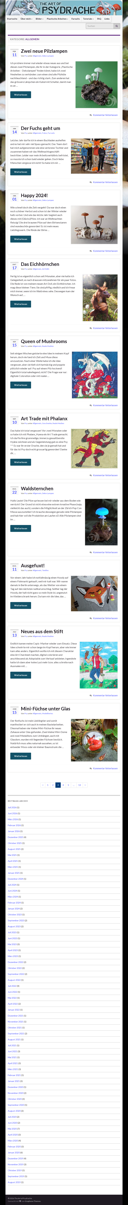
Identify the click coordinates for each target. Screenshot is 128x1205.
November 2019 (15, 1164)
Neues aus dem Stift (42, 631)
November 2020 (15, 1093)
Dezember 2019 (15, 1158)
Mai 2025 (12, 855)
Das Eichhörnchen (40, 264)
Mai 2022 (12, 997)
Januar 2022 (14, 1009)
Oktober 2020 (15, 1099)
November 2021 (15, 1021)
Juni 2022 (12, 991)
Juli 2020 (12, 1116)
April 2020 (13, 1134)
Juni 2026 (12, 813)
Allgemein (37, 56)
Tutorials (88, 19)
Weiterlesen (20, 94)
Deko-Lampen (48, 56)
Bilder (39, 19)
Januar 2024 (14, 908)
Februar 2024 (14, 902)
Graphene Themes (33, 1201)
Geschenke (47, 423)
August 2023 (14, 926)
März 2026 (13, 819)
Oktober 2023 (15, 914)
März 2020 (13, 1140)
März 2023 (13, 956)
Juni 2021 (12, 1051)
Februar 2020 (14, 1146)
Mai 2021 (12, 1057)
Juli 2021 (12, 1045)
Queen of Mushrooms (44, 341)
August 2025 (14, 849)
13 (79, 785)
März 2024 (13, 896)
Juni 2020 (12, 1122)
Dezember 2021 (15, 1015)
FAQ (99, 19)
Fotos (44, 133)
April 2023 (13, 950)
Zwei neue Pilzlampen (44, 51)
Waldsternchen (37, 488)
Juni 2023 (12, 938)
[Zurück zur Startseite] (64, 8)
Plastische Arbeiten (57, 19)
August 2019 (14, 1182)
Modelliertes (47, 713)
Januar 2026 (14, 831)
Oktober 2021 (15, 1027)
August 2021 (14, 1039)
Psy (26, 56)
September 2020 (16, 1105)
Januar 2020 (14, 1152)
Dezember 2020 (15, 1087)
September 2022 (16, 974)
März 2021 (13, 1069)
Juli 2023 (12, 932)
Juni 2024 (12, 890)
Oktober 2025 (15, 843)
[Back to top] (121, 1198)
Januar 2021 (14, 1081)
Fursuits (75, 19)
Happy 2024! (34, 195)
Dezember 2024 (15, 878)
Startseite (12, 19)
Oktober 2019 (15, 1170)
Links (107, 19)
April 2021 (13, 1063)
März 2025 (13, 867)
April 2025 (13, 861)
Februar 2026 (14, 825)
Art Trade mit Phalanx (44, 418)
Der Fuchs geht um (40, 128)
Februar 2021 (14, 1075)
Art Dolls (45, 269)
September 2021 (16, 1033)
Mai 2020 (12, 1128)
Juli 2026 (12, 807)
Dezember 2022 (15, 962)
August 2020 (14, 1110)
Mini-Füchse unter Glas (45, 708)
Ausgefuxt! (33, 565)
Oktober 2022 (15, 968)
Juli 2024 (12, 884)
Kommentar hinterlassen (105, 115)
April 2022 (13, 1003)
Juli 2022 (12, 986)
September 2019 (16, 1176)
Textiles (45, 570)
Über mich (26, 19)
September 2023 (16, 920)
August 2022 (14, 980)
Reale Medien (48, 346)
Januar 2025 (14, 872)
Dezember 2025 (15, 837)
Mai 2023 (12, 944)
